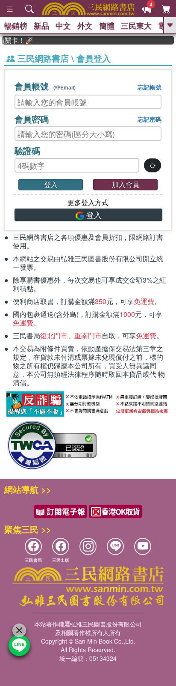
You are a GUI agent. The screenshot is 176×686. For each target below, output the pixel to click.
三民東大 (136, 25)
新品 (41, 25)
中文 (63, 25)
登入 (51, 184)
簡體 (106, 25)
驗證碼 (27, 150)
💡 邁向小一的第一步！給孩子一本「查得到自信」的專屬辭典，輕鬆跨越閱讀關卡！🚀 (15, 40)
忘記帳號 (149, 87)
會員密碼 (32, 119)
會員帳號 (45, 86)
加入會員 (125, 184)
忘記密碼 (149, 119)
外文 (85, 25)
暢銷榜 (15, 25)
